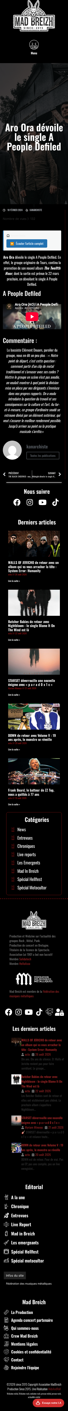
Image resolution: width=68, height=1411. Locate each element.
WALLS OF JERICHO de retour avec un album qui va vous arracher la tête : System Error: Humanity (33, 566)
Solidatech (25, 959)
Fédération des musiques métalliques (29, 1283)
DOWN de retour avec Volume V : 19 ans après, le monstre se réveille (32, 737)
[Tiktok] (39, 1012)
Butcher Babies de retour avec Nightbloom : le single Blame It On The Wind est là (31, 625)
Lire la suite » (14, 580)
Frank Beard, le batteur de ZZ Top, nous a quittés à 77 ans (31, 792)
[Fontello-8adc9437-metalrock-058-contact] (49, 1012)
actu (27, 1054)
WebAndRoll (54, 1389)
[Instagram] (29, 502)
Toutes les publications (43, 455)
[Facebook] (17, 502)
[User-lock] (59, 1012)
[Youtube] (42, 502)
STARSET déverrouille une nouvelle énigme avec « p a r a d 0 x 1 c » (31, 682)
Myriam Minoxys (34, 1127)
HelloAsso (24, 963)
